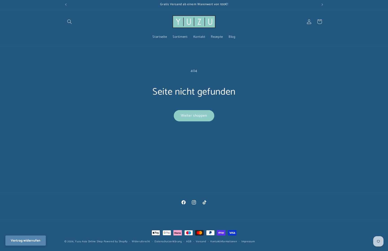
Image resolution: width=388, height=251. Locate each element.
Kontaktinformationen (223, 241)
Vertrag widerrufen (25, 240)
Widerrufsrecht (141, 241)
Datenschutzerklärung (168, 241)
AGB (188, 241)
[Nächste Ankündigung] (322, 4)
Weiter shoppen (194, 116)
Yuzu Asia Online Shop (89, 241)
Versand (201, 241)
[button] (69, 21)
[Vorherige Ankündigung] (66, 4)
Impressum (248, 241)
